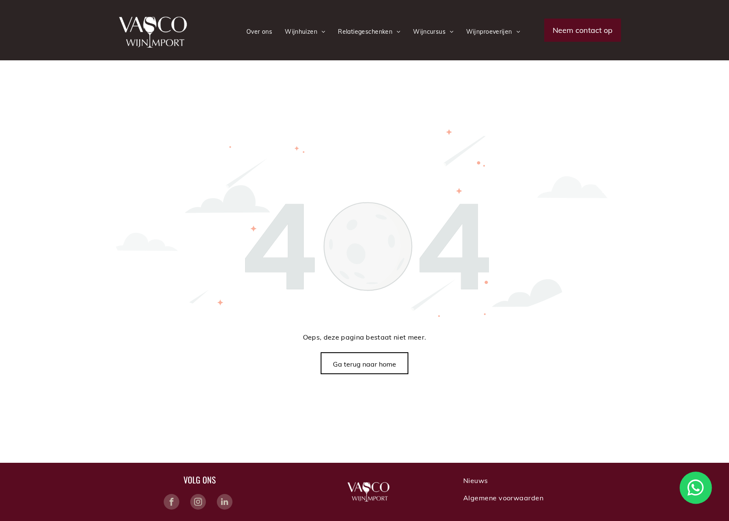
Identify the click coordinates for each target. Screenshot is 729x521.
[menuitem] (259, 32)
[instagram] (198, 503)
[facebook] (171, 503)
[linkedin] (224, 503)
